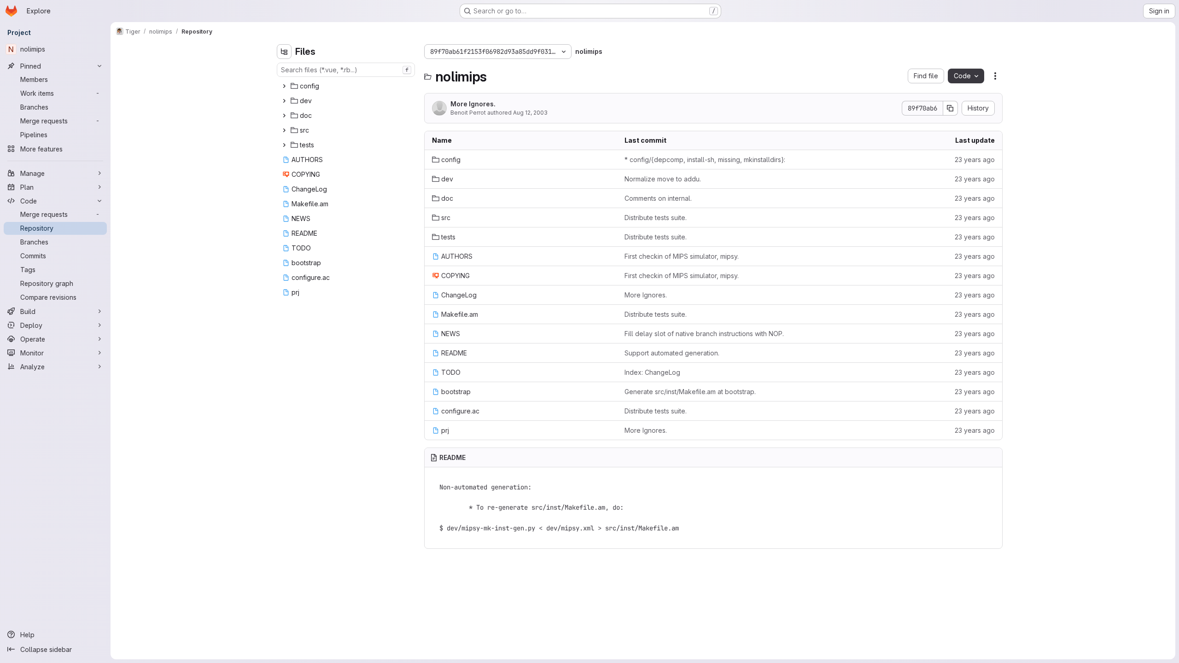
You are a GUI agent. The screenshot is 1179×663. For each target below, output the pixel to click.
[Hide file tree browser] (284, 51)
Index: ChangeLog (652, 372)
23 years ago (975, 159)
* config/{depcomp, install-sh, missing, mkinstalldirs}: (705, 159)
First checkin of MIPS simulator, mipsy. (682, 256)
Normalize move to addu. (663, 179)
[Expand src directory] (284, 130)
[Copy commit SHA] (950, 108)
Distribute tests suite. (656, 217)
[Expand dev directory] (284, 100)
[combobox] (346, 70)
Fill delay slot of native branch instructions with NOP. (704, 333)
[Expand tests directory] (284, 145)
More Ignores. (473, 104)
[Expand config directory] (284, 86)
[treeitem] (347, 86)
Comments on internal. (658, 198)
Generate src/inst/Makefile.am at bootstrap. (690, 391)
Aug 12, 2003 (530, 112)
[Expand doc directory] (284, 115)
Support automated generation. (672, 353)
